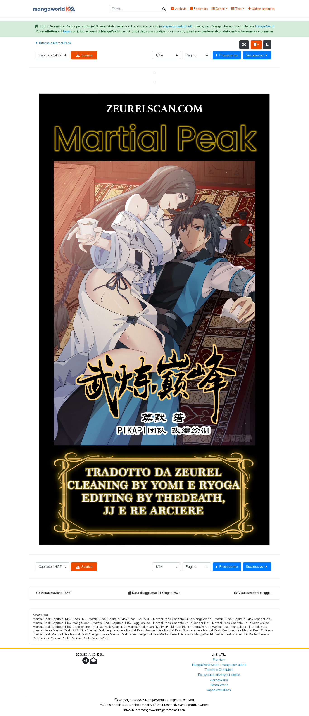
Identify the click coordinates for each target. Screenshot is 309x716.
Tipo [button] (238, 9)
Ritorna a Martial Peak (54, 43)
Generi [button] (220, 9)
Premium (219, 659)
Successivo (254, 55)
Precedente (228, 55)
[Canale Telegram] (86, 662)
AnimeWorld (219, 680)
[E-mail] (94, 662)
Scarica (86, 55)
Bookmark (200, 9)
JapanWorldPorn (219, 690)
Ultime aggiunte (263, 9)
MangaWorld (264, 26)
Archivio (180, 9)
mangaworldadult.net (175, 26)
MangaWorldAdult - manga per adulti (219, 665)
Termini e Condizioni (219, 670)
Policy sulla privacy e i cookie (219, 675)
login (66, 31)
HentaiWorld (219, 685)
